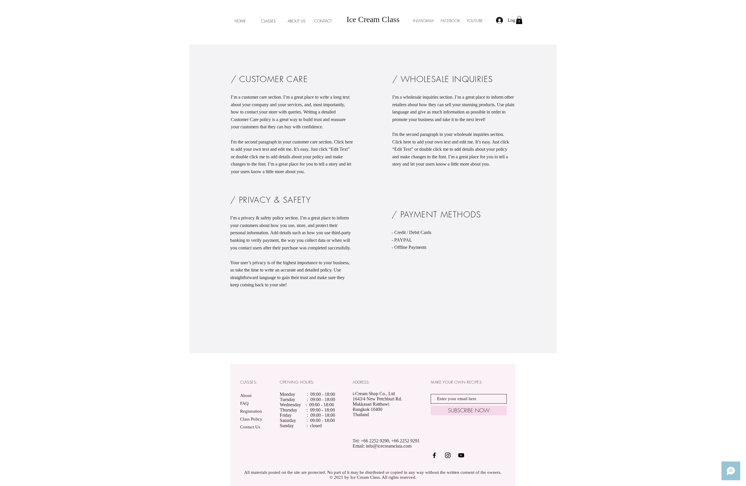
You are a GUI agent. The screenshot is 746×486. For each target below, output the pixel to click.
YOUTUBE (475, 20)
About (245, 395)
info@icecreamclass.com (388, 446)
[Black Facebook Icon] (434, 455)
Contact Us (250, 427)
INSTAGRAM (424, 20)
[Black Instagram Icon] (447, 455)
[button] (519, 20)
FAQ (244, 403)
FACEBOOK (450, 20)
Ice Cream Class (373, 19)
